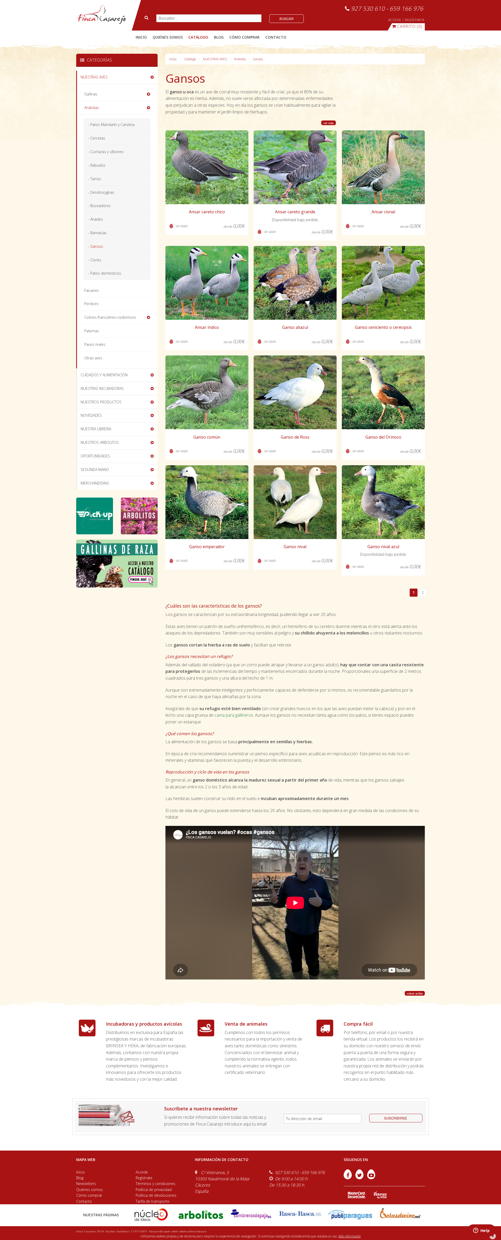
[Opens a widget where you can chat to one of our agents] (481, 1230)
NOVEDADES (91, 415)
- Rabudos (96, 165)
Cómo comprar (89, 1195)
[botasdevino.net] (400, 1214)
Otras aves (93, 357)
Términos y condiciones (155, 1183)
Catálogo (190, 59)
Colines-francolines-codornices (110, 317)
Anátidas (240, 59)
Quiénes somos (89, 1189)
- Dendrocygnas (101, 192)
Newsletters (86, 1183)
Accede (142, 1172)
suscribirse (395, 1118)
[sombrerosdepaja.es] (250, 1214)
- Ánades (95, 219)
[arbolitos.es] (200, 1214)
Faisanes (91, 290)
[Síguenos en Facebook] (348, 1178)
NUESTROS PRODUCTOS (101, 402)
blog (219, 37)
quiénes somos (168, 37)
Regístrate (144, 1177)
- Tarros (94, 178)
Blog (80, 1177)
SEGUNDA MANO (95, 469)
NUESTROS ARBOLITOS (100, 442)
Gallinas (90, 94)
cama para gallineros (233, 715)
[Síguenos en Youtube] (371, 1178)
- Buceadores (99, 205)
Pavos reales (94, 344)
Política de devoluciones (156, 1195)
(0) (409, 26)
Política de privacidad (154, 1189)
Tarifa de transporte (152, 1201)
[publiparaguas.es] (350, 1214)
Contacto (84, 1201)
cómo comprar (244, 37)
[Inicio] (101, 15)
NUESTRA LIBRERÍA (96, 428)
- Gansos (95, 246)
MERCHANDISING (95, 483)
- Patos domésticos (104, 273)
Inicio (141, 37)
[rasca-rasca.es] (300, 1213)
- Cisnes (94, 259)
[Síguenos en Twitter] (360, 1178)
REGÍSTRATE (415, 20)
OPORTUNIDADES (95, 455)
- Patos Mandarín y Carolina (111, 124)
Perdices (91, 303)
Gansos (258, 59)
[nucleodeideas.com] (151, 1214)
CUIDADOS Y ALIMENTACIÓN (104, 374)
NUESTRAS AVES (215, 59)
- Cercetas (96, 138)
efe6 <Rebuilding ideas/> (189, 1232)
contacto (275, 37)
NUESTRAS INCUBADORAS (102, 388)
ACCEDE (394, 20)
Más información (349, 1236)
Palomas (91, 330)
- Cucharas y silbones (106, 151)
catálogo (198, 37)
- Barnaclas (97, 232)
